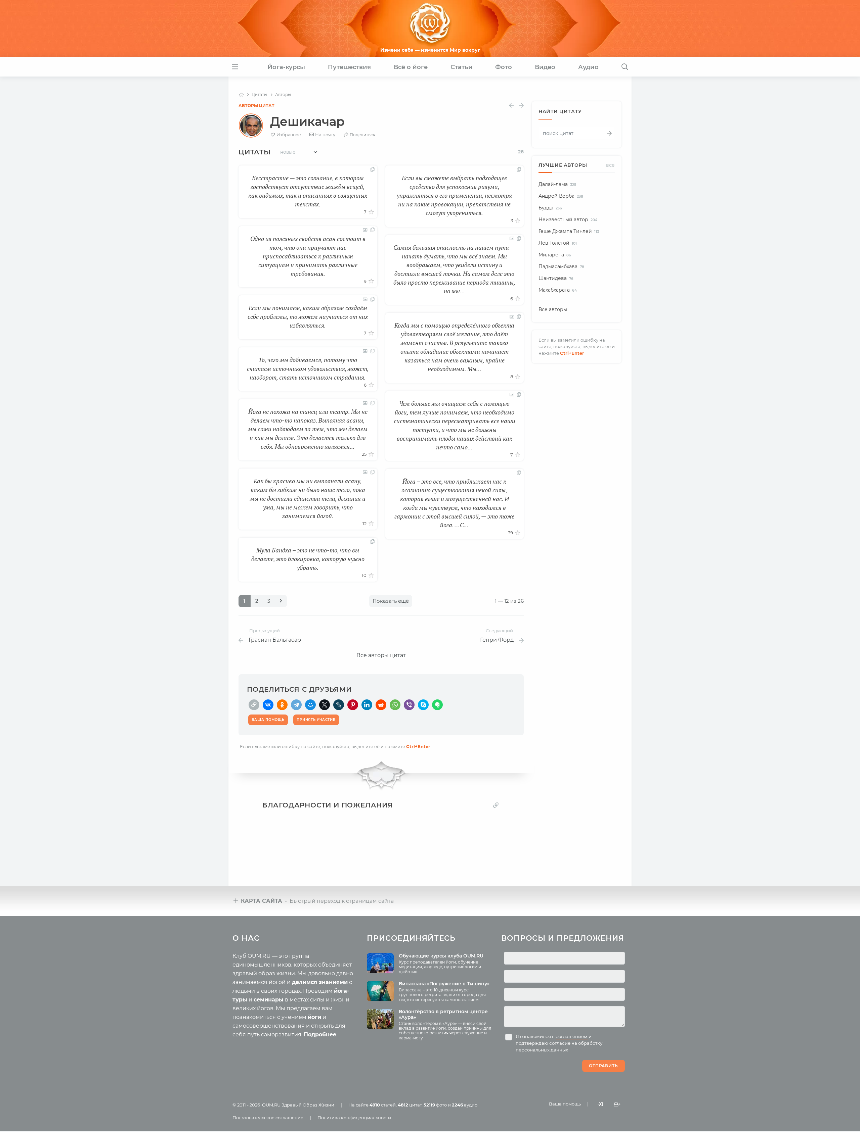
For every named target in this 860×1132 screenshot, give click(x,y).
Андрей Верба (561, 196)
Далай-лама (557, 184)
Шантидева (556, 278)
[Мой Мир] (310, 704)
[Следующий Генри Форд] (521, 105)
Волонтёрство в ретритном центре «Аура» (443, 1014)
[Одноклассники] (282, 704)
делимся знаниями (320, 982)
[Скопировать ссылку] (254, 704)
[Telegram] (296, 704)
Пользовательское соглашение (267, 1117)
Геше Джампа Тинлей (569, 231)
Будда (550, 208)
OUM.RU (271, 1105)
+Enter (418, 746)
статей (383, 1105)
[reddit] (381, 704)
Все (610, 165)
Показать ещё (391, 601)
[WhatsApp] (395, 704)
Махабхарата (558, 290)
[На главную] (241, 95)
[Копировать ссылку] (495, 805)
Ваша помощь (565, 1103)
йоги (314, 1017)
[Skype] (423, 704)
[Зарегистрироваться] (617, 1104)
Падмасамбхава (561, 266)
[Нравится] (371, 212)
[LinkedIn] (366, 704)
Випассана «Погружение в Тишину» (444, 984)
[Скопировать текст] (373, 169)
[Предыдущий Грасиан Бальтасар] (511, 105)
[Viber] (409, 704)
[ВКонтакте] (268, 704)
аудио (464, 1105)
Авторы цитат (256, 105)
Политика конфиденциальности (354, 1117)
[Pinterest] (352, 704)
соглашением (572, 1036)
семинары (269, 999)
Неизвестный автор (568, 219)
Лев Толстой (558, 243)
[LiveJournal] (338, 704)
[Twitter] (324, 704)
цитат (410, 1105)
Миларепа (555, 255)
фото (435, 1105)
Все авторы (553, 309)
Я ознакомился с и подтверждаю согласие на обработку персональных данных (559, 1043)
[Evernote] (437, 704)
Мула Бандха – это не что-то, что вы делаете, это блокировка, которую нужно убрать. (307, 559)
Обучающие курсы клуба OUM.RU (441, 956)
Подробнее (320, 1034)
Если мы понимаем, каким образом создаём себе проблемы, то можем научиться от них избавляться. (308, 316)
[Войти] (600, 1104)
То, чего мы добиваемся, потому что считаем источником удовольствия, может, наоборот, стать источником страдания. (308, 368)
